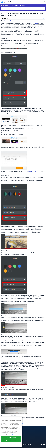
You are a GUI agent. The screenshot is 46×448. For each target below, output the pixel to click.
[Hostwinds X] (38, 444)
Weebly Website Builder (8, 20)
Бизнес (36, 23)
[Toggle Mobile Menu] (44, 1)
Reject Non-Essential (11, 440)
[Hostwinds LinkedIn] (41, 444)
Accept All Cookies (11, 437)
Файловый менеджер (32, 171)
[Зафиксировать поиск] (2, 8)
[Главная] (6, 2)
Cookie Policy (10, 434)
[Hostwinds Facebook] (43, 444)
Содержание (5, 18)
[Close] (21, 418)
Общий (31, 23)
